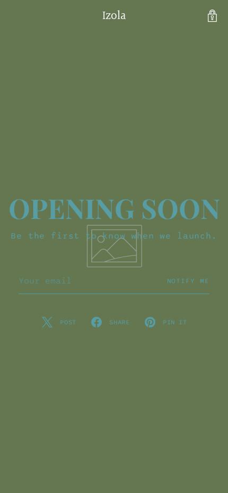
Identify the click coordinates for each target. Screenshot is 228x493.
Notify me (188, 281)
